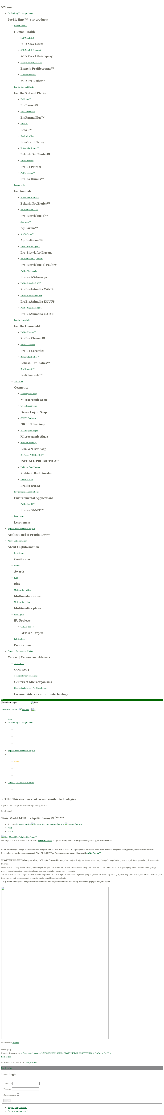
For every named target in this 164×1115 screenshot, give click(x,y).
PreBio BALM (26, 479)
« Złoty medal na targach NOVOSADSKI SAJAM (42, 1053)
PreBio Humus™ (27, 173)
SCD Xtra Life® (27, 38)
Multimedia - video (22, 590)
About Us (17, 541)
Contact (21, 651)
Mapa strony (31, 1062)
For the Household (22, 320)
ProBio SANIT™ (27, 504)
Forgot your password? (17, 1107)
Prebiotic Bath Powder (30, 467)
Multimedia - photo (22, 602)
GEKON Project (27, 627)
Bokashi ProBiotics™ (29, 148)
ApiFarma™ (25, 222)
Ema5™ (24, 123)
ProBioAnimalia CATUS (31, 308)
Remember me (10, 1095)
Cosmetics (18, 381)
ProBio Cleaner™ (28, 332)
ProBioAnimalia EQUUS (31, 295)
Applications (21, 528)
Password (8, 1089)
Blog (16, 577)
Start (10, 719)
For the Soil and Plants (24, 87)
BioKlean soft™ (27, 369)
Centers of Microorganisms (25, 676)
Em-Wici (15, 709)
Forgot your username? (18, 1111)
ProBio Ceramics (27, 344)
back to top (6, 1057)
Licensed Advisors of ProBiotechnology (31, 688)
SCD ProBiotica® (28, 74)
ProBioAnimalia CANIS (30, 283)
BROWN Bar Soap (28, 442)
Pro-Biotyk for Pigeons (30, 246)
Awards (17, 565)
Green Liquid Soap (28, 406)
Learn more (19, 516)
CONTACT (19, 663)
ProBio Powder (26, 160)
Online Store (6, 709)
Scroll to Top (6, 1068)
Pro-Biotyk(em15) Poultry (31, 258)
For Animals (19, 185)
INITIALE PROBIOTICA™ (32, 455)
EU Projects (19, 614)
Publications (19, 639)
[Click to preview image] (19, 837)
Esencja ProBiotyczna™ (31, 62)
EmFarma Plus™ (27, 111)
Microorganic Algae (29, 430)
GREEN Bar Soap (28, 418)
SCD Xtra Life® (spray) (30, 50)
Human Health (20, 25)
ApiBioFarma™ (27, 234)
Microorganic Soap (28, 393)
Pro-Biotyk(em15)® (29, 209)
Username (8, 1083)
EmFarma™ (25, 99)
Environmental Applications (26, 492)
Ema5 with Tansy (27, 136)
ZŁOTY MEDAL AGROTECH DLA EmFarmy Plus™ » (87, 1053)
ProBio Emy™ (20, 13)
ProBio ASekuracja (28, 271)
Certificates (19, 553)
